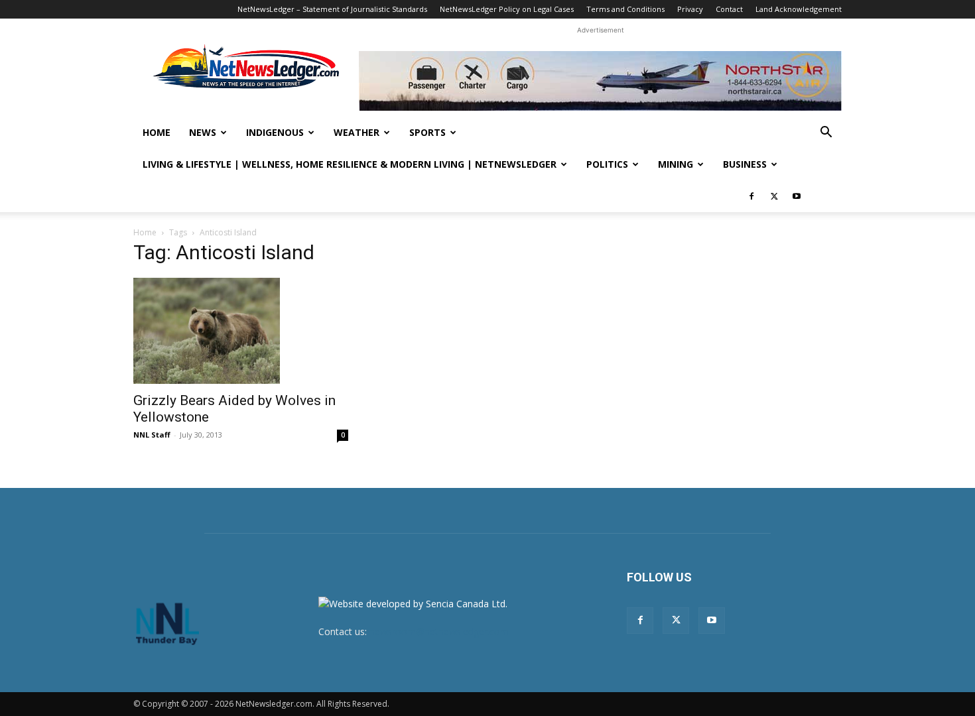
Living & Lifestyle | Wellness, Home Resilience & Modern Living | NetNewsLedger (349, 164)
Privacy (690, 9)
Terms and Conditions (625, 9)
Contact (729, 9)
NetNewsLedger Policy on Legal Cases (507, 9)
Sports (427, 132)
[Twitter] (774, 196)
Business (745, 164)
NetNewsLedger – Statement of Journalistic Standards (332, 9)
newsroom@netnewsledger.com (439, 631)
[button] (826, 133)
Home (156, 132)
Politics (607, 164)
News (202, 132)
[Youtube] (797, 196)
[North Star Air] (600, 81)
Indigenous (275, 132)
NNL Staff (151, 435)
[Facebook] (751, 196)
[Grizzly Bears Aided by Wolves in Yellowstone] (240, 331)
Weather (356, 132)
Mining (675, 164)
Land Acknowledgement (798, 9)
